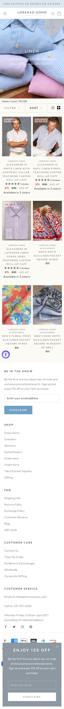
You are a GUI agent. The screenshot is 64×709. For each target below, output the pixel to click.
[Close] (57, 646)
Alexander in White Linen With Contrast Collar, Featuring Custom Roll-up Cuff (17, 172)
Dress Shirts (11, 433)
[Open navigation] (5, 13)
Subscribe (32, 696)
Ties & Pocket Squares (18, 471)
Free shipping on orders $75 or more (32, 3)
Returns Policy (13, 504)
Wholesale (10, 569)
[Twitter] (14, 626)
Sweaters (10, 439)
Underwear (11, 458)
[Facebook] (5, 626)
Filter (11, 108)
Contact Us (11, 550)
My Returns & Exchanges (19, 563)
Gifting (8, 477)
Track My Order (14, 557)
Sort (34, 108)
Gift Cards (10, 530)
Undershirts (11, 464)
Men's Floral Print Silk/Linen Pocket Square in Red (16, 340)
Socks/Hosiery (13, 452)
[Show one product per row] (52, 107)
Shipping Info (12, 498)
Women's (10, 445)
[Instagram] (22, 626)
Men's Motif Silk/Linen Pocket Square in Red (47, 255)
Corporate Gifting (15, 576)
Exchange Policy (14, 511)
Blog (7, 523)
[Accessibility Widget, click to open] (6, 355)
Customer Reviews (16, 517)
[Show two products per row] (58, 107)
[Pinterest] (30, 626)
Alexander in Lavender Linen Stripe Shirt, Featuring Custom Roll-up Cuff (17, 257)
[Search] (53, 13)
